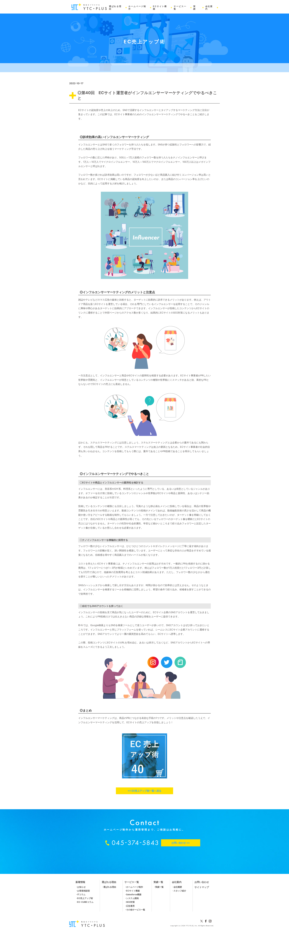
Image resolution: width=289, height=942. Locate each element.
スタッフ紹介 (180, 890)
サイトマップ (201, 887)
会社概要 (178, 887)
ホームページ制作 (134, 887)
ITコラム (81, 894)
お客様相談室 (83, 890)
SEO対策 (130, 902)
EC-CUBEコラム (85, 902)
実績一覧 (159, 887)
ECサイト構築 (133, 890)
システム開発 (132, 898)
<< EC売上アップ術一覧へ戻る (144, 790)
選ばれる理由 (109, 887)
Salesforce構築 (133, 894)
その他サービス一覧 (135, 909)
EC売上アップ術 (85, 898)
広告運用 (130, 906)
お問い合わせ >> (180, 842)
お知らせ (81, 887)
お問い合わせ (201, 882)
